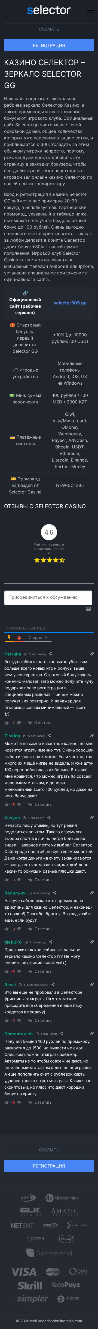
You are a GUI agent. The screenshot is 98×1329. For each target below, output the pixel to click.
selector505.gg (70, 303)
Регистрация (49, 45)
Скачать (49, 29)
